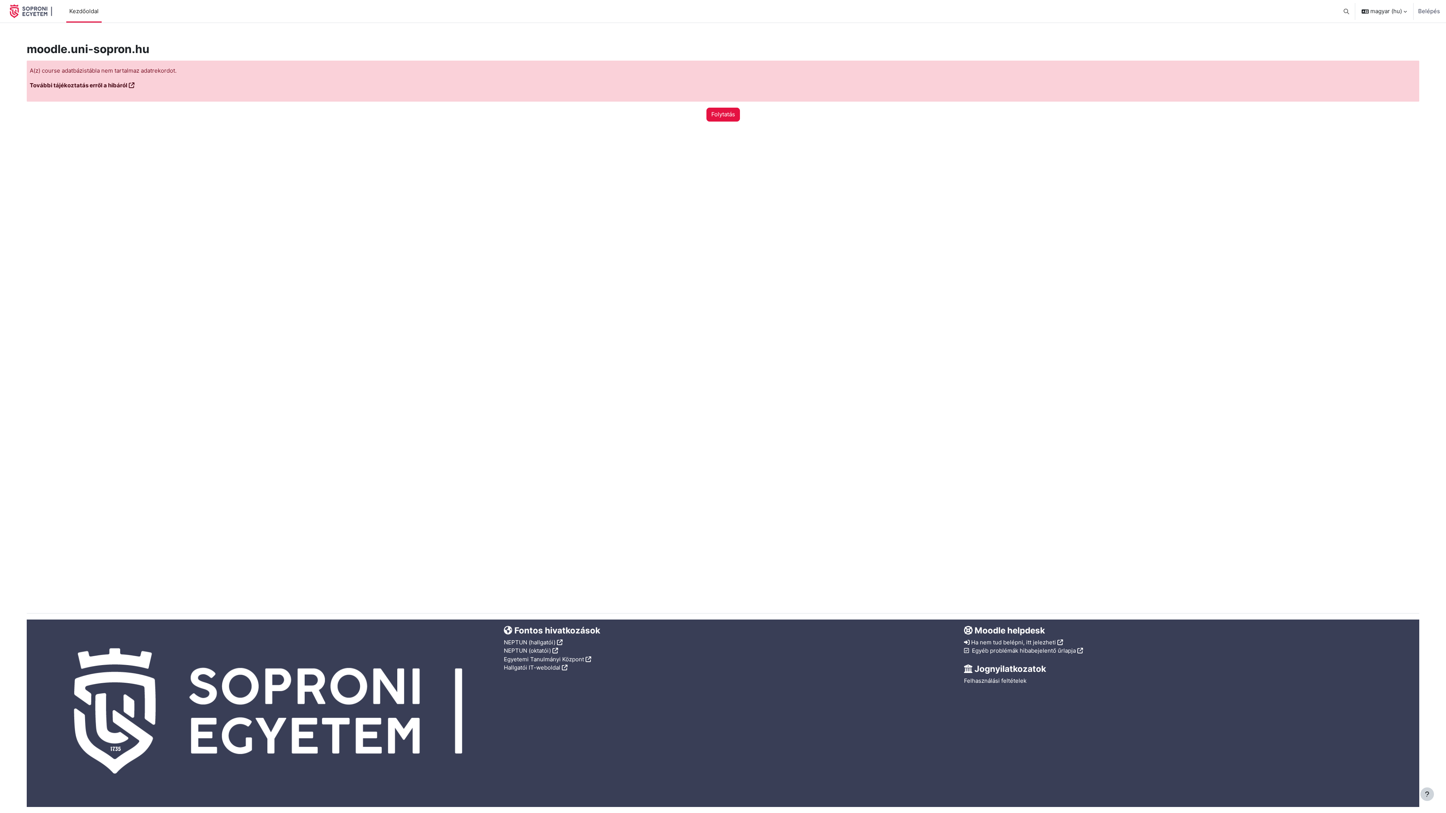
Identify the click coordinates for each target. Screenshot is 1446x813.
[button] (1347, 11)
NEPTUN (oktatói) (527, 650)
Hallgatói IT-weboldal (532, 667)
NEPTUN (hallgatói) (529, 642)
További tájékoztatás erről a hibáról (78, 85)
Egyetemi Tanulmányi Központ (544, 659)
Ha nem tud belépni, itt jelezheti (1013, 642)
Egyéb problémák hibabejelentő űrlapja (1024, 650)
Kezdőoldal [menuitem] (84, 11)
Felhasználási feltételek (995, 680)
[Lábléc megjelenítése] (1427, 794)
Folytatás (723, 114)
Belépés (1429, 11)
